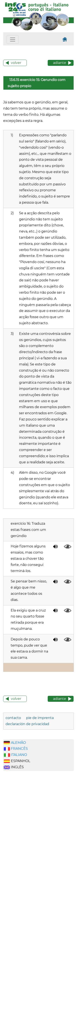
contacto (13, 718)
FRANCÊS (19, 749)
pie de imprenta (40, 718)
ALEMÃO (18, 743)
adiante (59, 63)
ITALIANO (19, 755)
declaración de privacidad (27, 724)
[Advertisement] (23, 840)
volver (16, 63)
